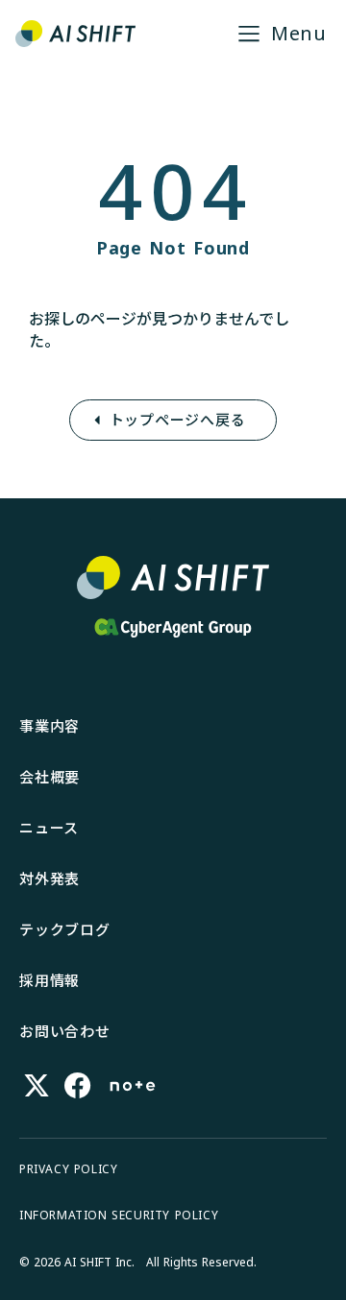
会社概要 (49, 776)
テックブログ (65, 929)
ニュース (49, 827)
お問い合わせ (65, 1031)
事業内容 (49, 725)
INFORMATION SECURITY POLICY (118, 1215)
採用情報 (49, 980)
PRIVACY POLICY (68, 1169)
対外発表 (49, 878)
